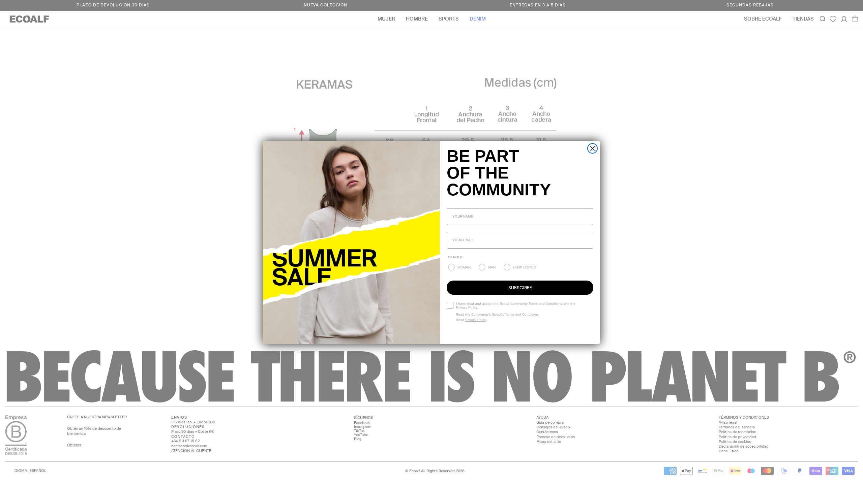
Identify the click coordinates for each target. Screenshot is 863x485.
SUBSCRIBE (520, 287)
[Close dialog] (592, 148)
